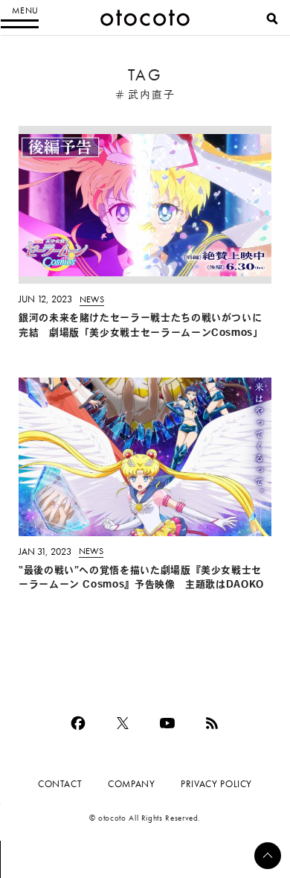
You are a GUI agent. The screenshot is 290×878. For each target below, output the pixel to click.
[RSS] (212, 723)
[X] (123, 723)
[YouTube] (167, 723)
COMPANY (131, 783)
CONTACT (60, 783)
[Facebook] (78, 723)
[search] (272, 19)
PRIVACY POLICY (216, 783)
